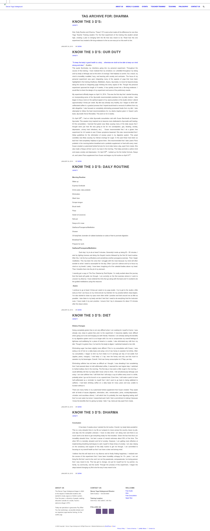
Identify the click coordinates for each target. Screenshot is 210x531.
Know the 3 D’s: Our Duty (96, 51)
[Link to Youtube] (11, 1)
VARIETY (75, 25)
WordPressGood (110, 526)
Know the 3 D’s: (87, 21)
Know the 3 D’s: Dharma (95, 412)
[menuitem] (119, 6)
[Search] (203, 6)
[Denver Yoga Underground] (20, 6)
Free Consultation (131, 495)
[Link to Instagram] (8, 1)
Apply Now (129, 498)
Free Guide (129, 491)
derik (80, 46)
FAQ (127, 493)
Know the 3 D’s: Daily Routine (100, 166)
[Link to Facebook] (4, 1)
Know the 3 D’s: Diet (91, 315)
